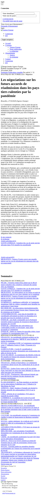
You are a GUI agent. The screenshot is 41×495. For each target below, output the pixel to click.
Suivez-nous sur (6, 464)
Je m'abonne (14, 57)
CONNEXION (8, 19)
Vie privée (4, 468)
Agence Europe (15, 47)
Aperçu (12, 55)
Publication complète (15, 72)
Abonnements (5, 474)
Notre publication (16, 49)
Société (3, 476)
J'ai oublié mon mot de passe (12, 21)
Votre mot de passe (9, 16)
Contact (8, 59)
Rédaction (4, 478)
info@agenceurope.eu (8, 493)
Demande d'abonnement (9, 26)
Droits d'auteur (5, 470)
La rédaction (14, 51)
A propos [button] (8, 45)
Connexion (9, 34)
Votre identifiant (8, 13)
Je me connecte (6, 237)
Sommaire (4, 72)
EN (6, 36)
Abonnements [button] (10, 53)
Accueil (8, 43)
